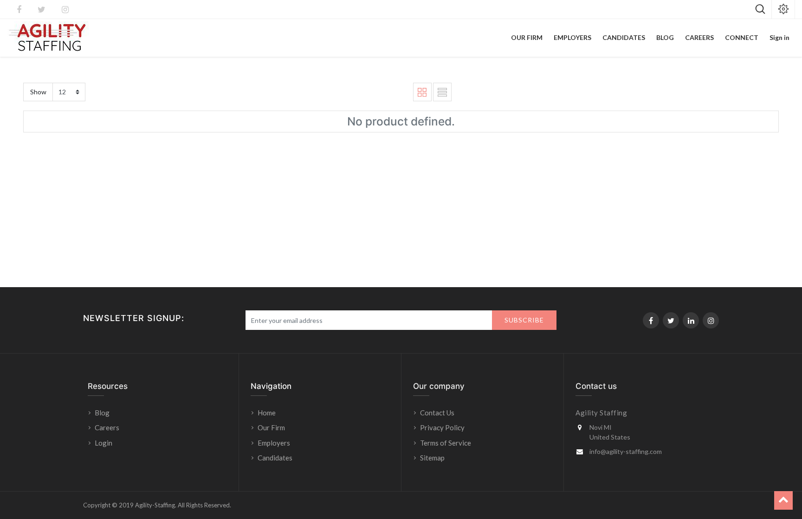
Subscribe (524, 320)
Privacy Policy (442, 427)
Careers (107, 427)
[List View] (442, 92)
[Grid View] (422, 92)
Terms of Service (445, 443)
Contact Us (437, 412)
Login (104, 443)
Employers (274, 443)
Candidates (275, 457)
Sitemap (432, 457)
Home (267, 412)
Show (38, 92)
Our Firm (271, 427)
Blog (102, 412)
